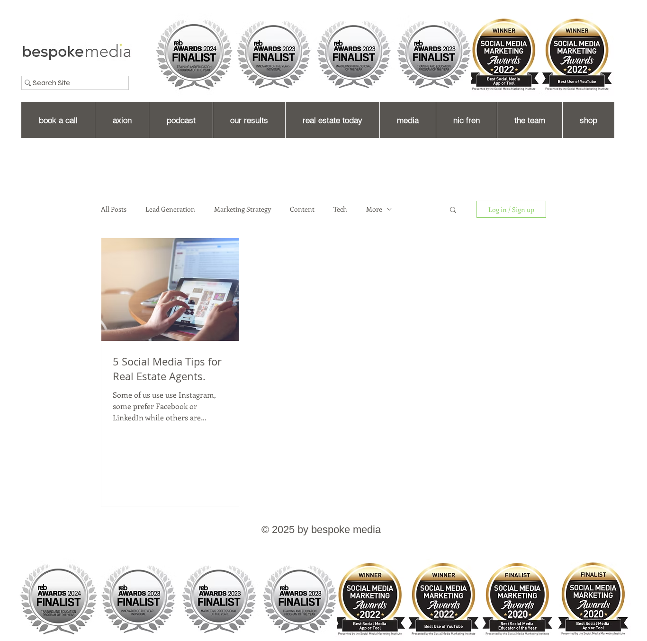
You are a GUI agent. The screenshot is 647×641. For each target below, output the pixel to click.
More (374, 209)
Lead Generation (170, 209)
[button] (453, 210)
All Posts (113, 209)
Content (302, 209)
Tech (340, 209)
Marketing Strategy (242, 209)
